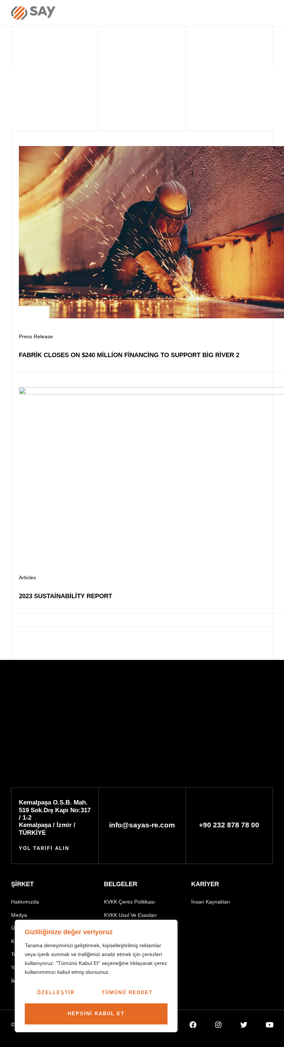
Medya (19, 915)
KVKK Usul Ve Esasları (130, 915)
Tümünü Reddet (127, 992)
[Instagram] (218, 1024)
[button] (228, 13)
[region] (96, 976)
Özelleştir (56, 992)
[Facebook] (192, 1024)
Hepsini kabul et (96, 1013)
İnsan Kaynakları (210, 902)
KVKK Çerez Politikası (129, 902)
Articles (27, 577)
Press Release (36, 336)
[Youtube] (269, 1024)
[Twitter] (243, 1024)
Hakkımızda (25, 902)
